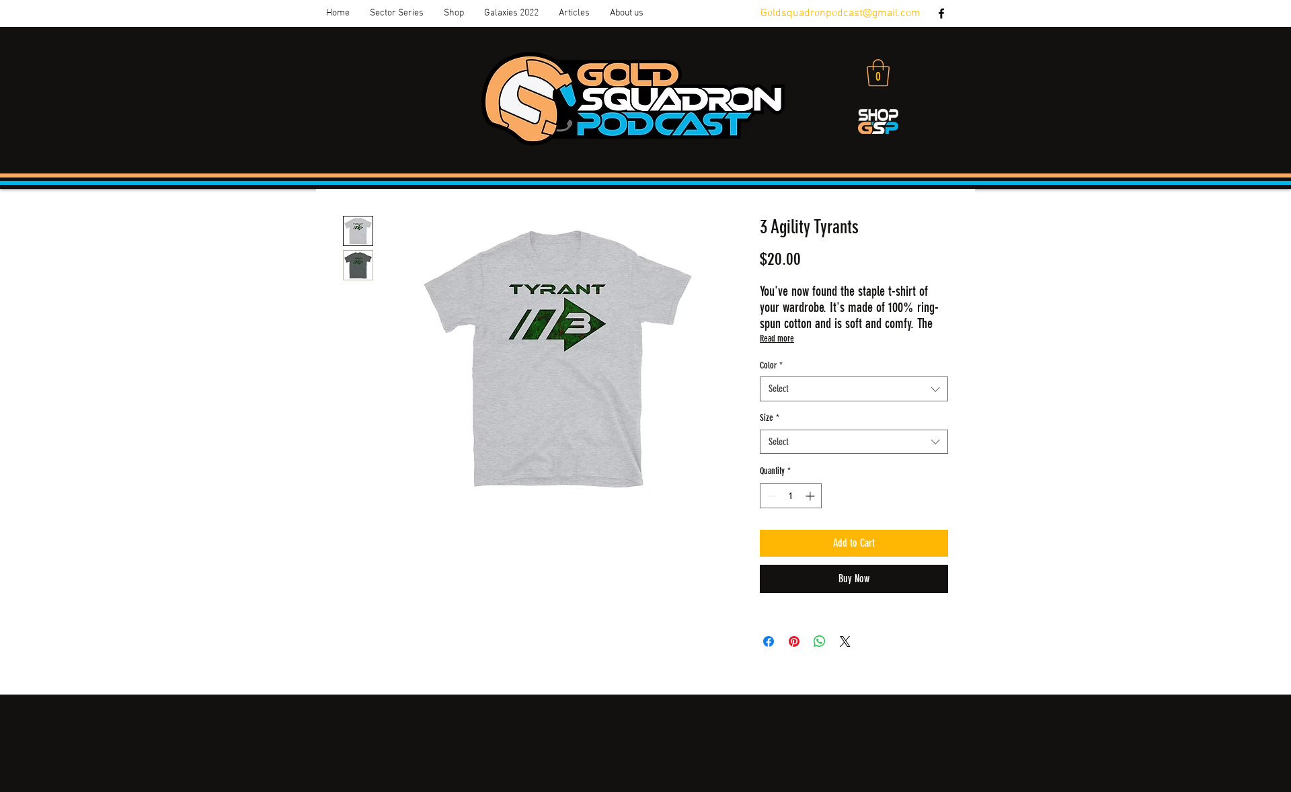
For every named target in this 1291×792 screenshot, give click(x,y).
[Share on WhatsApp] (820, 641)
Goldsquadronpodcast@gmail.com (840, 13)
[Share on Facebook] (768, 641)
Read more (777, 338)
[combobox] (854, 389)
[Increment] (811, 496)
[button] (397, 13)
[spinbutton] (791, 496)
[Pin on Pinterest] (794, 641)
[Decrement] (770, 496)
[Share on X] (845, 641)
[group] (645, 676)
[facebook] (941, 13)
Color (771, 365)
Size (769, 418)
